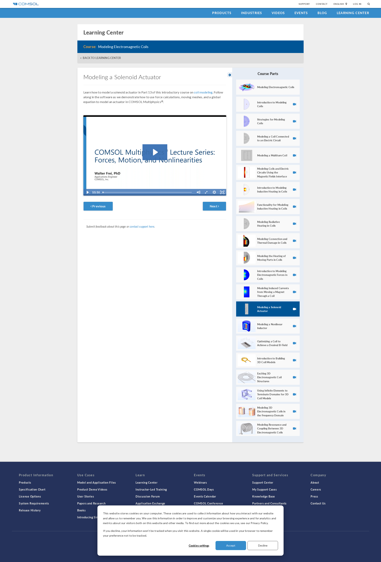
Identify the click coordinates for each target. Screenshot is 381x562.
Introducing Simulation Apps (96, 517)
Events (301, 13)
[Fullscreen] (222, 192)
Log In (357, 3)
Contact (322, 3)
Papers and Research (91, 503)
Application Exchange (150, 503)
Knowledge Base (263, 496)
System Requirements (34, 503)
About (315, 482)
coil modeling (203, 92)
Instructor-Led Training (151, 489)
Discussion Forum (148, 496)
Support (304, 3)
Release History (30, 510)
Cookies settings (199, 546)
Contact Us (318, 503)
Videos (278, 13)
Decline (262, 545)
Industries (251, 13)
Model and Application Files (96, 482)
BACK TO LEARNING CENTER (102, 58)
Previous (99, 206)
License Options (30, 496)
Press (314, 496)
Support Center (262, 482)
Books (81, 510)
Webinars (200, 482)
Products (221, 13)
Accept (230, 545)
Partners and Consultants (269, 503)
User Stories (85, 496)
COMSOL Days (204, 489)
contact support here (142, 226)
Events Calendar (205, 496)
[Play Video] (87, 192)
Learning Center (353, 13)
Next (214, 206)
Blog (322, 13)
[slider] (147, 192)
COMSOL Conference (208, 503)
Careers (316, 489)
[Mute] (198, 192)
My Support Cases (264, 489)
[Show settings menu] (214, 192)
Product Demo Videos (92, 489)
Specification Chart (32, 489)
